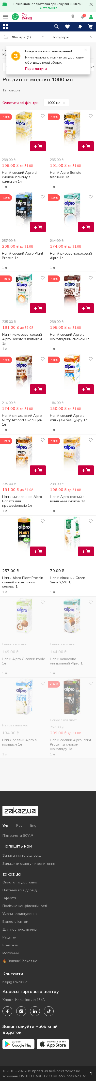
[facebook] (7, 1011)
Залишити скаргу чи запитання (28, 863)
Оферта (9, 898)
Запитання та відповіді (21, 855)
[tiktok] (49, 1011)
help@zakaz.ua (15, 982)
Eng (33, 825)
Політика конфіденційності (24, 906)
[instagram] (21, 1011)
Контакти (10, 945)
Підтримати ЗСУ (16, 835)
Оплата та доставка (19, 882)
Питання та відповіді (19, 890)
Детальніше (48, 8)
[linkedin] (35, 1011)
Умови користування (19, 913)
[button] (72, 16)
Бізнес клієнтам (15, 921)
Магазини (10, 953)
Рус (19, 825)
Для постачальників (19, 929)
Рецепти (9, 937)
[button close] (91, 4)
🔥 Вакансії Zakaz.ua (19, 961)
